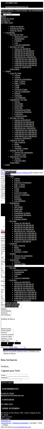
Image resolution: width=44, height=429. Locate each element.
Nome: (3, 375)
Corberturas (18, 114)
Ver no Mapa (5, 419)
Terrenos (13, 150)
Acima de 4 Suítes (20, 89)
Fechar (17, 343)
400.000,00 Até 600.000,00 (24, 53)
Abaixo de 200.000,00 (22, 49)
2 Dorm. (17, 75)
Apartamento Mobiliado (22, 112)
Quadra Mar (18, 106)
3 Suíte (16, 87)
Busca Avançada (7, 345)
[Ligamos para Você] (8, 171)
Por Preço (13, 47)
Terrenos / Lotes (20, 154)
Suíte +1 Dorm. (19, 81)
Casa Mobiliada (20, 98)
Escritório (17, 146)
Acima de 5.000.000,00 (22, 67)
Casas (12, 73)
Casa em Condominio (22, 91)
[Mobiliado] (6, 313)
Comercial (13, 140)
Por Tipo (13, 35)
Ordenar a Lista (6, 339)
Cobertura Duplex (20, 116)
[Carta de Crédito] (7, 337)
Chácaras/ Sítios (20, 161)
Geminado (18, 96)
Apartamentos (19, 39)
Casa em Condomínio (22, 45)
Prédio (16, 144)
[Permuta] (7, 333)
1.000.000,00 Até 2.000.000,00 (25, 59)
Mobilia (3, 309)
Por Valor (13, 118)
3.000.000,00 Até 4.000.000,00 (25, 63)
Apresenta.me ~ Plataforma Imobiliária (14, 423)
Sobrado (17, 94)
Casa (16, 43)
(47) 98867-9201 (11, 3)
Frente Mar (18, 108)
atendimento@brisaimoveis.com (16, 7)
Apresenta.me (6, 421)
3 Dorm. (17, 77)
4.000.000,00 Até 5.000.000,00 (25, 65)
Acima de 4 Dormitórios (23, 79)
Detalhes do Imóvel (8, 319)
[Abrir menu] (2, 168)
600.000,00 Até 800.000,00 (24, 55)
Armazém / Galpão (21, 148)
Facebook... (5, 366)
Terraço (17, 102)
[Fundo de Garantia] (7, 335)
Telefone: (4, 378)
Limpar (11, 343)
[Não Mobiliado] (6, 315)
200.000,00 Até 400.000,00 (24, 51)
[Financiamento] (7, 331)
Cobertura (18, 41)
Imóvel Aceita (6, 329)
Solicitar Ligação (7, 382)
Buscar (4, 343)
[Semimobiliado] (6, 311)
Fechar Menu (14, 69)
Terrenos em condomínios (23, 152)
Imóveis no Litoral (21, 37)
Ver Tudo (20, 35)
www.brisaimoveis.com (22, 427)
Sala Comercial (19, 142)
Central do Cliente (7, 393)
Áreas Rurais (14, 157)
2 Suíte (16, 85)
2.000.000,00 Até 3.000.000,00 (25, 61)
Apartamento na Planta (22, 110)
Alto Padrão (18, 104)
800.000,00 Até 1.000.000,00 (24, 57)
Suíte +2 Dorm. (19, 83)
